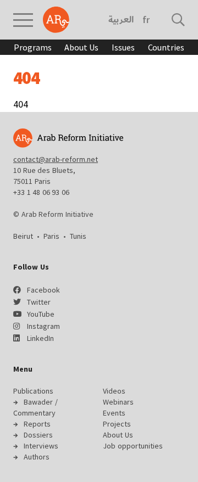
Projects (117, 424)
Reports (37, 424)
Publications (33, 391)
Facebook (43, 290)
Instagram (43, 326)
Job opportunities (133, 446)
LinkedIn (40, 338)
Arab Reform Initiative (56, 20)
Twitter (39, 302)
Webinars (118, 402)
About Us (81, 47)
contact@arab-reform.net (55, 159)
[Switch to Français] (146, 20)
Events (114, 413)
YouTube (40, 314)
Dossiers (38, 435)
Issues (123, 47)
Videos (114, 391)
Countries (166, 47)
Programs (32, 47)
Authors (37, 457)
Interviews (41, 446)
